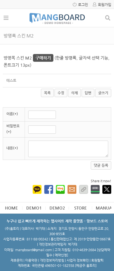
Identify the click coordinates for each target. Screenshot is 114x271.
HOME (11, 207)
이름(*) (12, 114)
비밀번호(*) (13, 129)
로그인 (83, 4)
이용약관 (31, 260)
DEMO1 (34, 207)
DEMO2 (57, 207)
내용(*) (12, 148)
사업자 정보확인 (78, 260)
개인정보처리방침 (52, 260)
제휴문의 (17, 260)
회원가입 (104, 4)
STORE (80, 207)
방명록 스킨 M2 (27, 57)
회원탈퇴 (97, 260)
